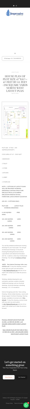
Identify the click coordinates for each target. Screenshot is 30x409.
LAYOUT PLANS (15, 72)
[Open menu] (15, 2)
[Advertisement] (15, 35)
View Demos (8, 377)
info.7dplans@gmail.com (10, 270)
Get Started (21, 377)
